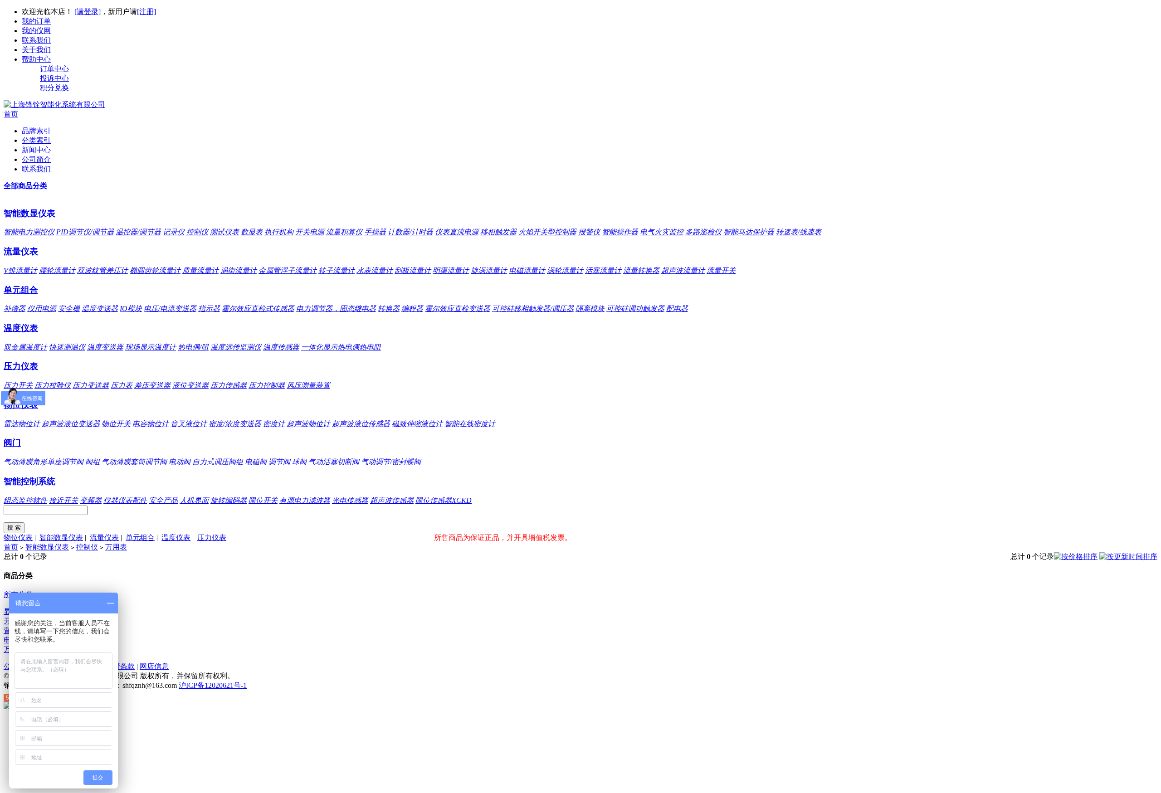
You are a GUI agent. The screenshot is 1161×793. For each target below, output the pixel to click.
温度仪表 (21, 328)
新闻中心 (36, 150)
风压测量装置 (308, 385)
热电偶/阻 (193, 347)
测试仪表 (224, 232)
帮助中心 (36, 59)
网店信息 (154, 666)
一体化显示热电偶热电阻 (341, 347)
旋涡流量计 (489, 270)
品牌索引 (36, 131)
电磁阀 (256, 462)
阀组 (92, 462)
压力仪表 (21, 366)
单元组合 (21, 290)
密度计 (274, 424)
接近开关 (63, 500)
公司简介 (36, 159)
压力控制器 (267, 385)
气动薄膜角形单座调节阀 (43, 462)
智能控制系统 (29, 481)
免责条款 (120, 666)
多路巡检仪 (703, 232)
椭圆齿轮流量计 (155, 270)
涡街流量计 (238, 270)
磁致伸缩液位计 (417, 424)
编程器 (412, 308)
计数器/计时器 (410, 232)
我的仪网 (36, 30)
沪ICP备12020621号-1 (213, 685)
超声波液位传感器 (361, 424)
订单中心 (54, 69)
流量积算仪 (344, 232)
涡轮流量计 (565, 270)
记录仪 (174, 232)
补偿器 (14, 308)
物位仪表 (18, 537)
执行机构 (278, 232)
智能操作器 (620, 232)
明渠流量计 (451, 270)
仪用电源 (41, 308)
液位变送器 (190, 385)
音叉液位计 (189, 424)
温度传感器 (281, 347)
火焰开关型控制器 (547, 232)
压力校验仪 (52, 385)
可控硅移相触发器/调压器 (533, 308)
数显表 (252, 232)
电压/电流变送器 (170, 308)
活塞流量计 (603, 270)
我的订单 (36, 21)
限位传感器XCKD (443, 500)
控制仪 (197, 232)
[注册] (146, 11)
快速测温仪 (67, 347)
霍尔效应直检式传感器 (258, 308)
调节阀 (279, 462)
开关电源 (309, 232)
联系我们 (36, 40)
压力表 (121, 385)
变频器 (91, 500)
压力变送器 (91, 385)
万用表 (116, 547)
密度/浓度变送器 (235, 424)
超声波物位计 (308, 424)
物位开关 (116, 424)
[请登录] (87, 11)
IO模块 (131, 308)
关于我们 (36, 50)
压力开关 (18, 385)
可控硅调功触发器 (635, 308)
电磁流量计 (527, 270)
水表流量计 (374, 270)
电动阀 (179, 462)
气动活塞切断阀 (333, 462)
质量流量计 (200, 270)
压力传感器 (228, 385)
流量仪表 (21, 251)
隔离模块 (590, 308)
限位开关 (263, 500)
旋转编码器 (228, 500)
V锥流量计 (20, 270)
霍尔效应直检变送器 (457, 308)
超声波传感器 (392, 500)
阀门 (12, 443)
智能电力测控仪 (29, 232)
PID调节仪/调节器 (85, 232)
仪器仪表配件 (125, 500)
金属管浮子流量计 (288, 270)
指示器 (209, 308)
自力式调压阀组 (217, 462)
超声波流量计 (683, 270)
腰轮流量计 (57, 270)
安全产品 (163, 500)
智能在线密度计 (469, 424)
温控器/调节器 (138, 232)
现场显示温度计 (150, 347)
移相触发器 (498, 232)
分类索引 (36, 140)
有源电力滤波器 (304, 500)
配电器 (677, 308)
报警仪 (589, 232)
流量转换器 (641, 270)
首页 (11, 114)
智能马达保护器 (748, 232)
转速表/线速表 (798, 232)
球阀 (299, 462)
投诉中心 (54, 78)
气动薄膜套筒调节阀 (134, 462)
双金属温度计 (25, 347)
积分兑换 (54, 88)
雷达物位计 (22, 424)
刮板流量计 (413, 270)
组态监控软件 (25, 500)
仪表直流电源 (456, 232)
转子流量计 (336, 270)
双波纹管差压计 (102, 270)
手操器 (375, 232)
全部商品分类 (25, 186)
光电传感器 (350, 500)
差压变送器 (152, 385)
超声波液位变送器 (71, 424)
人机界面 (194, 500)
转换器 (389, 308)
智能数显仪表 (29, 213)
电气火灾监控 (661, 232)
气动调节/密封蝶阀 (391, 462)
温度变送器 (100, 308)
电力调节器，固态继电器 (336, 308)
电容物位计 (150, 424)
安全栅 (69, 308)
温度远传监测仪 (235, 347)
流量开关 (721, 270)
